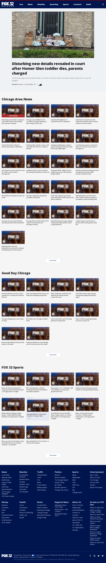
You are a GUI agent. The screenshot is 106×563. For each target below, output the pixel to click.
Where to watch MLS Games (97, 543)
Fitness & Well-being (26, 513)
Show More (53, 260)
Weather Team (24, 484)
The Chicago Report (61, 480)
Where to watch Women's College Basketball (96, 534)
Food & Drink (94, 482)
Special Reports (7, 489)
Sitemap (75, 530)
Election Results (60, 477)
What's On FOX (95, 477)
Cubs (74, 482)
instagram (94, 555)
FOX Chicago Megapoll (6, 493)
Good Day (5, 487)
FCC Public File (77, 525)
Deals (3, 510)
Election (57, 475)
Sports (75, 472)
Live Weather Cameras (23, 476)
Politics (58, 472)
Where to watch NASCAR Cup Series (96, 518)
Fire (73, 487)
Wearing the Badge (43, 510)
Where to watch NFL (97, 508)
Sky (73, 490)
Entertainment (97, 472)
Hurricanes (22, 489)
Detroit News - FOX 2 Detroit (61, 510)
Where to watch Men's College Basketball (95, 527)
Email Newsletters (78, 510)
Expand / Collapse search (103, 4)
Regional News (62, 502)
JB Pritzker (58, 485)
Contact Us (76, 513)
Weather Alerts (24, 479)
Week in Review (42, 508)
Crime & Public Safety (6, 483)
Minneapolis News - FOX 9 (61, 515)
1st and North (41, 505)
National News (7, 477)
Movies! (92, 485)
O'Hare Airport (42, 485)
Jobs (3, 513)
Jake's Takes (94, 475)
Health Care (23, 515)
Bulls (74, 480)
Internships (76, 523)
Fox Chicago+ (94, 480)
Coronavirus (23, 508)
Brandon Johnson (60, 487)
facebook (90, 555)
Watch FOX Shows (96, 487)
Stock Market (6, 523)
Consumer (5, 508)
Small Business (7, 520)
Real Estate (5, 518)
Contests (75, 515)
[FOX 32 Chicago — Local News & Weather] (8, 4)
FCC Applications (78, 528)
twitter (98, 555)
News (4, 472)
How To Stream (77, 505)
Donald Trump (59, 482)
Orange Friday (41, 518)
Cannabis (22, 510)
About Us (76, 502)
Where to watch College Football (95, 511)
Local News (6, 475)
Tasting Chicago (42, 513)
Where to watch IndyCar (95, 522)
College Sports (77, 492)
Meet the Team (77, 518)
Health (22, 502)
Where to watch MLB (97, 514)
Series (40, 502)
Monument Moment (44, 515)
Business (5, 505)
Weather (23, 472)
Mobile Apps (76, 508)
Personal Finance (7, 515)
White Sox (75, 485)
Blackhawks (76, 477)
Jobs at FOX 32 (77, 520)
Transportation (42, 475)
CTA (38, 480)
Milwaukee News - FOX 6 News (61, 506)
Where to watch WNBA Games (95, 539)
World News (6, 480)
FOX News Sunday (8, 496)
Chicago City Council (61, 490)
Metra (39, 482)
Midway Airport (42, 487)
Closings (22, 482)
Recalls (21, 518)
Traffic (40, 472)
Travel (39, 477)
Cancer (21, 505)
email (102, 555)
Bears (74, 475)
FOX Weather (23, 492)
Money (5, 502)
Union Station (41, 490)
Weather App (23, 487)
